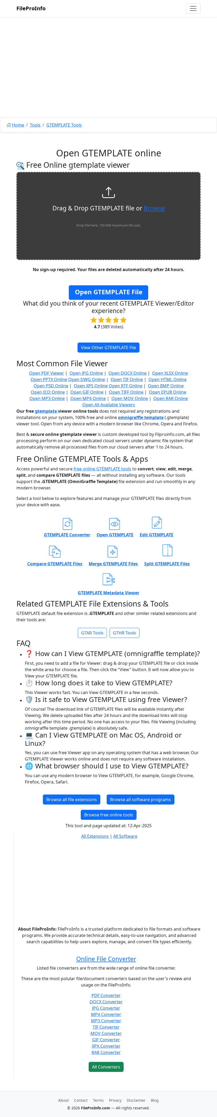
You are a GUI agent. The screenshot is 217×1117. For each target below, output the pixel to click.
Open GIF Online (86, 392)
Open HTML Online (167, 379)
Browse (154, 208)
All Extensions (95, 836)
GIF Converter (106, 1040)
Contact (81, 1100)
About (63, 1100)
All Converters (106, 1067)
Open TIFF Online (126, 392)
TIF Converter (106, 1027)
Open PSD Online (51, 386)
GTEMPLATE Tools (64, 125)
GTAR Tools (92, 633)
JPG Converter (106, 1008)
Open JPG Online (86, 373)
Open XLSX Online (170, 373)
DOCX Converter (106, 1002)
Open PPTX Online (49, 379)
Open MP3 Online (47, 398)
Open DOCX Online (127, 373)
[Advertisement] (108, 79)
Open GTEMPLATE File (108, 291)
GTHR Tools (124, 633)
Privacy (115, 1100)
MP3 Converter (106, 1021)
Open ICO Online (48, 392)
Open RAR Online (170, 398)
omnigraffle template (141, 417)
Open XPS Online (91, 386)
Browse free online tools (108, 815)
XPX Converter (106, 1046)
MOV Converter (106, 1033)
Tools (35, 125)
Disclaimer (136, 1100)
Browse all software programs (140, 799)
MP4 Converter (106, 1014)
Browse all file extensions (71, 799)
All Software (125, 836)
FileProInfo (31, 8)
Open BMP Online (166, 386)
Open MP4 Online (88, 398)
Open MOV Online (129, 398)
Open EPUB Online (167, 392)
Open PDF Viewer (46, 373)
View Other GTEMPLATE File (108, 347)
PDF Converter (106, 995)
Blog (155, 1100)
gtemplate (46, 411)
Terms (98, 1100)
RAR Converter (106, 1052)
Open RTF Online (125, 386)
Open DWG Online (86, 379)
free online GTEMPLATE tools (102, 469)
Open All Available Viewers (108, 405)
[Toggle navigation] (193, 8)
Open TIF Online (127, 379)
